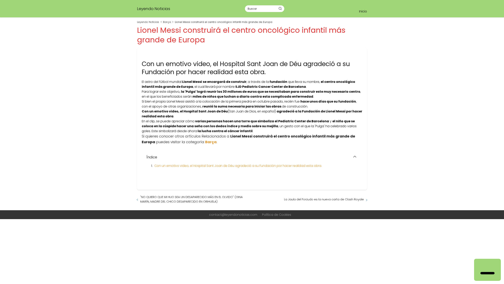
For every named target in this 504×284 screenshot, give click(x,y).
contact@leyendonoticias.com (233, 214)
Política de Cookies (276, 214)
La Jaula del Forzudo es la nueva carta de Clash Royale (324, 199)
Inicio (363, 11)
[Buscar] (280, 8)
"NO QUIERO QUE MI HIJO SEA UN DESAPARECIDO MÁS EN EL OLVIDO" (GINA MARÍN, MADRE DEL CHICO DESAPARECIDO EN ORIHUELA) (191, 199)
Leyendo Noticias (153, 8)
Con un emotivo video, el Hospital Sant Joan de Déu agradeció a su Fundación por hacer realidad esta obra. (238, 165)
